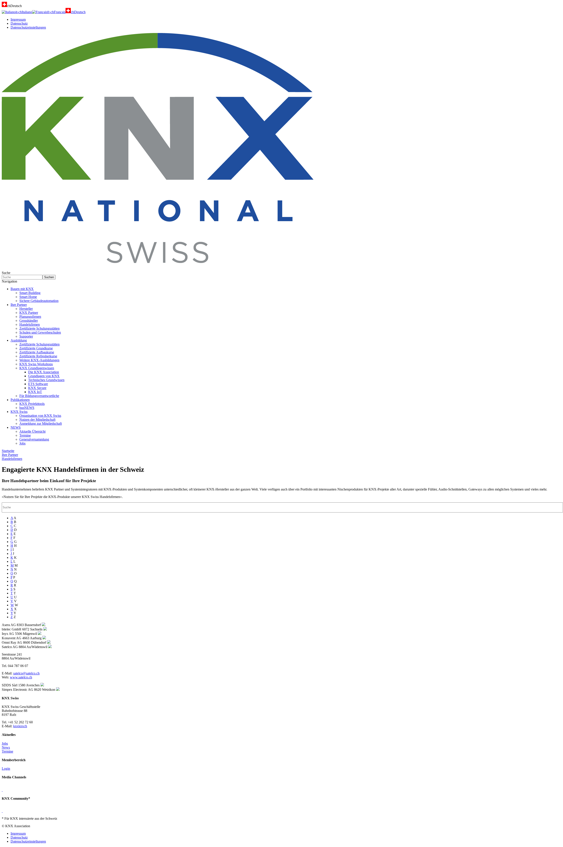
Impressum (18, 19)
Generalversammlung (34, 439)
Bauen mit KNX (22, 289)
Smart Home (28, 297)
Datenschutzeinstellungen (28, 27)
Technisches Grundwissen (46, 380)
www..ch (21, 677)
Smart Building (29, 293)
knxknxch (20, 726)
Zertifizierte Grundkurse (36, 348)
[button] (281, 281)
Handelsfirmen (29, 324)
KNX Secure (37, 388)
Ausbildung (19, 340)
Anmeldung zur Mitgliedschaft (40, 423)
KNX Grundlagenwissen (36, 368)
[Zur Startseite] (157, 269)
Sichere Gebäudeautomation (38, 301)
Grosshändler (28, 320)
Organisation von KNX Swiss (40, 415)
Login (6, 768)
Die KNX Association (43, 372)
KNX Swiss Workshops (36, 364)
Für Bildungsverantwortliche (39, 396)
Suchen (49, 277)
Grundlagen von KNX (44, 376)
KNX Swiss (19, 411)
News (6, 747)
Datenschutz (19, 23)
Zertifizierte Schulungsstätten (39, 328)
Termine (25, 435)
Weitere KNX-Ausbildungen (39, 360)
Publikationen (20, 400)
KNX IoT (35, 392)
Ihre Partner (19, 305)
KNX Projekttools (32, 404)
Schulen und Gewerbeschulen (40, 332)
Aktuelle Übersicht (32, 431)
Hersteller (26, 309)
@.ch (26, 673)
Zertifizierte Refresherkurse (38, 356)
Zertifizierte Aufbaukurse (36, 352)
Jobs (22, 443)
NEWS (16, 427)
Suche (6, 273)
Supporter (26, 336)
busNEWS (26, 408)
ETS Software (38, 384)
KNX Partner (28, 312)
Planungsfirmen (30, 316)
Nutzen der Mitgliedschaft (37, 419)
